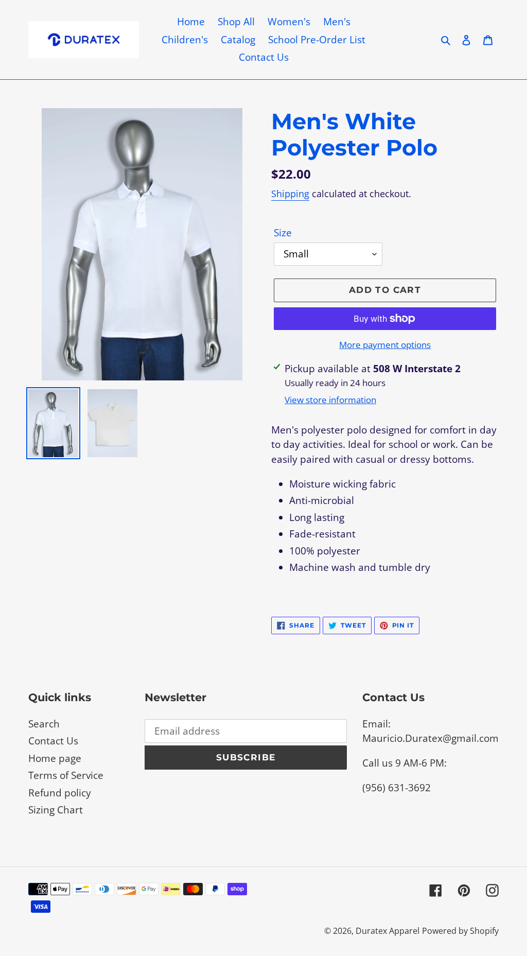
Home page (54, 758)
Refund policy (59, 792)
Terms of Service (65, 775)
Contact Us (53, 741)
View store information (330, 400)
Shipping (290, 193)
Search (44, 724)
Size (283, 232)
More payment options (385, 345)
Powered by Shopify (460, 930)
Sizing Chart (55, 809)
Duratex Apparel (387, 930)
